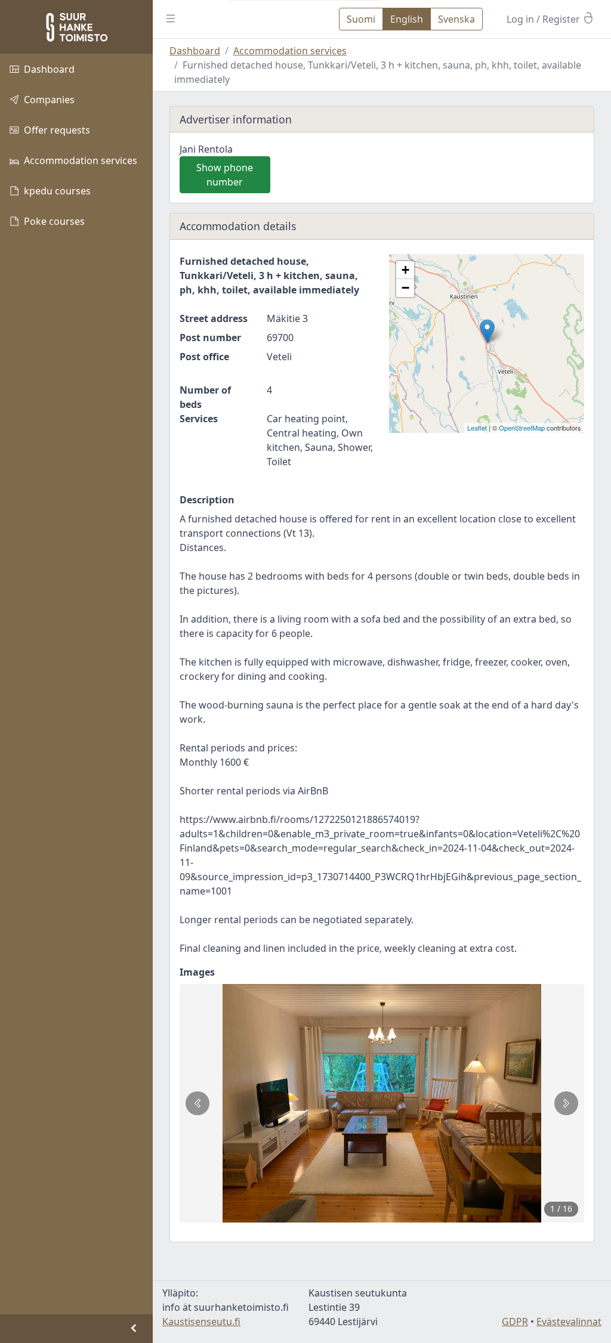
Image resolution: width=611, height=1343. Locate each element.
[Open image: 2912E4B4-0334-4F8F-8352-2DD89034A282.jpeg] (382, 1103)
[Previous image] (197, 1103)
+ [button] (405, 269)
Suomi (361, 19)
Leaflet (477, 427)
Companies (49, 99)
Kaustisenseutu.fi (201, 1321)
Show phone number (224, 174)
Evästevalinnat (568, 1321)
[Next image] (566, 1103)
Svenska (456, 19)
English (406, 19)
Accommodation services (80, 160)
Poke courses (54, 221)
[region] (76, 684)
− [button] (405, 287)
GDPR (515, 1321)
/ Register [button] (544, 19)
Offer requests (57, 130)
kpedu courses (57, 190)
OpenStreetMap (522, 427)
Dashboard (49, 69)
